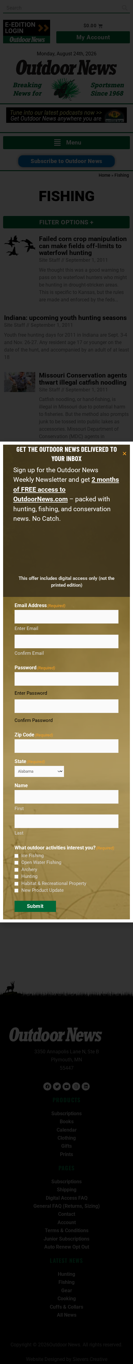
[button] (124, 453)
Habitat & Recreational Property (53, 883)
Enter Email (26, 628)
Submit (35, 906)
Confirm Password (34, 720)
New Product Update (42, 890)
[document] (66, 682)
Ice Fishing (32, 855)
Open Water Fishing (41, 862)
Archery (29, 869)
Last (19, 833)
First (19, 808)
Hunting (29, 876)
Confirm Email (29, 653)
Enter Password (31, 693)
